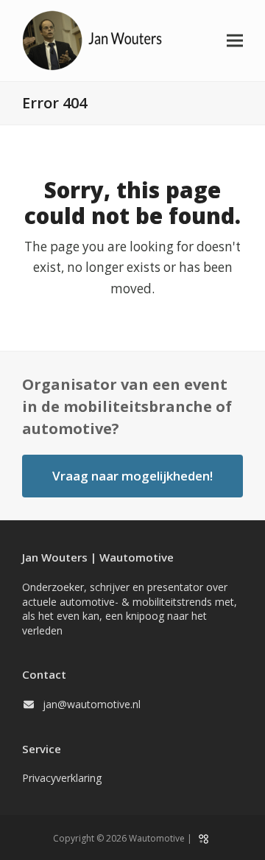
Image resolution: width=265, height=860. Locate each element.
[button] (235, 41)
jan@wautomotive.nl (92, 704)
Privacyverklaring (62, 778)
